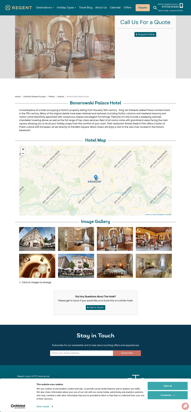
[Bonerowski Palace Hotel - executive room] (154, 266)
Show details (43, 406)
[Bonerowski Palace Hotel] (95, 178)
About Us (101, 7)
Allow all (167, 386)
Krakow (61, 96)
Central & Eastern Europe (34, 96)
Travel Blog (85, 7)
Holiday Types (66, 7)
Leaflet (147, 214)
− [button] (23, 153)
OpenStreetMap (158, 214)
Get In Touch (96, 307)
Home (17, 96)
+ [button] (23, 149)
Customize (166, 395)
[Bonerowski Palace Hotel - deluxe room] (76, 239)
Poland (52, 96)
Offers (127, 7)
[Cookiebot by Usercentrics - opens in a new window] (18, 406)
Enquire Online (146, 34)
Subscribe (127, 353)
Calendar (115, 7)
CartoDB (168, 214)
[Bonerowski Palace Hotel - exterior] (37, 239)
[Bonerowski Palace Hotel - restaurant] (154, 239)
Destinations (44, 7)
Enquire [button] (142, 7)
